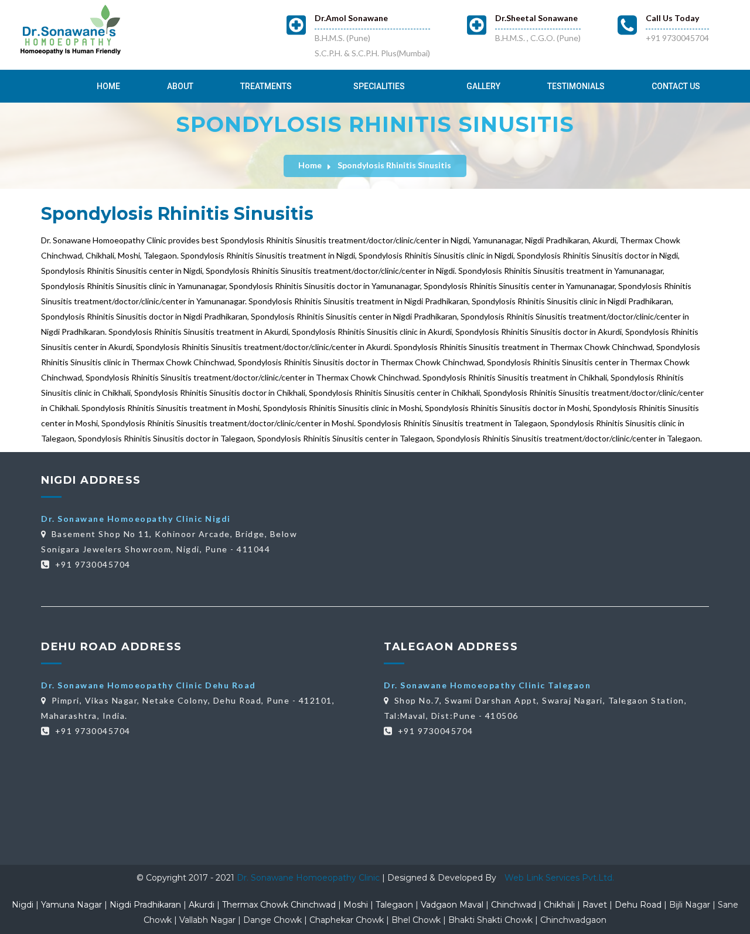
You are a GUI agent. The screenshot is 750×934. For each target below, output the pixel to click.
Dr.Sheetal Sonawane (536, 18)
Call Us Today (672, 18)
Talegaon (394, 904)
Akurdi (201, 904)
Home (108, 86)
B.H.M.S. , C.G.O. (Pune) (538, 38)
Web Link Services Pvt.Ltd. (559, 877)
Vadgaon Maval (452, 904)
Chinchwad (513, 904)
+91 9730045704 (677, 38)
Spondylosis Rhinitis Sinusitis (394, 165)
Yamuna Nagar (71, 904)
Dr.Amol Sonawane (351, 18)
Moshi (355, 904)
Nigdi (22, 904)
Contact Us (676, 86)
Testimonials (576, 86)
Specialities (379, 86)
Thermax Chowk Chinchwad (279, 904)
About (180, 86)
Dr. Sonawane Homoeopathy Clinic (309, 877)
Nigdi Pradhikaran (145, 904)
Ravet (594, 904)
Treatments (266, 86)
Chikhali (559, 904)
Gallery (483, 86)
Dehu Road (638, 904)
